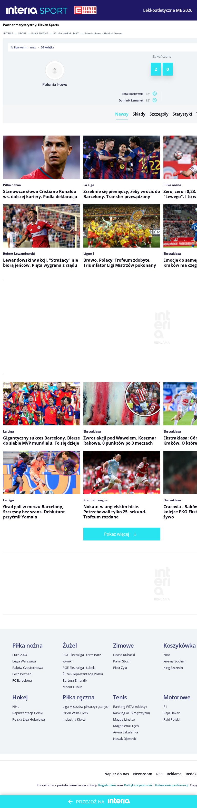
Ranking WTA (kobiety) (130, 706)
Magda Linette (124, 719)
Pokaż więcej (116, 534)
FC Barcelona (22, 680)
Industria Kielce (74, 719)
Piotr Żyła (120, 667)
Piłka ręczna (79, 697)
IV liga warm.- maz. (66, 33)
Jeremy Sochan (174, 661)
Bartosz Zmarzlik (75, 680)
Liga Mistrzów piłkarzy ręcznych (86, 706)
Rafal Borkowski (132, 94)
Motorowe (176, 697)
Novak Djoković (124, 738)
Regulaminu (107, 785)
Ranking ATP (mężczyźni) (131, 713)
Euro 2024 (19, 654)
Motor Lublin (72, 686)
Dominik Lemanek (131, 100)
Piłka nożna (39, 33)
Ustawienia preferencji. (172, 785)
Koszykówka (179, 645)
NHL (15, 706)
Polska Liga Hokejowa (28, 719)
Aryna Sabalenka (125, 732)
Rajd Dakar (171, 713)
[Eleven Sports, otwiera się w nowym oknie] (85, 10)
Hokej (20, 697)
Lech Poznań (22, 674)
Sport (22, 33)
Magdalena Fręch (126, 725)
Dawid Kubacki (124, 654)
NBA (166, 654)
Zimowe (123, 645)
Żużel (70, 645)
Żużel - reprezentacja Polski (83, 674)
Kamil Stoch (122, 661)
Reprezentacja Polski (27, 713)
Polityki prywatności (138, 785)
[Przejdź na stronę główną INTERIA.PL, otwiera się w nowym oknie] (22, 10)
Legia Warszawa (24, 661)
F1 (165, 706)
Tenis (120, 697)
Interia (8, 33)
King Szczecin (173, 667)
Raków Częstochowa (27, 667)
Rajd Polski (171, 719)
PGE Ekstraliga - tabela (79, 667)
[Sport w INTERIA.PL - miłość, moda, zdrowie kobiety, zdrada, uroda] (54, 10)
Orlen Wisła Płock (75, 713)
